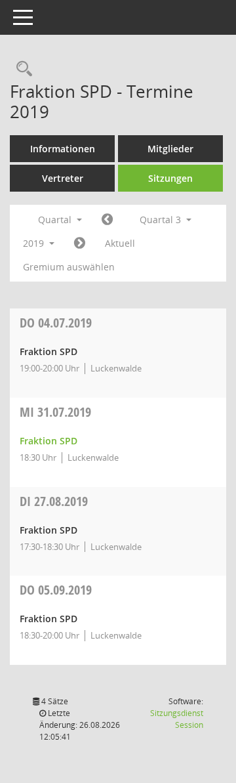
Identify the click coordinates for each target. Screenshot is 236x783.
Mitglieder (170, 148)
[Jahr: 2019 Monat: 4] (107, 220)
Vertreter (62, 178)
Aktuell (120, 243)
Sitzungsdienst (176, 719)
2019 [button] (35, 243)
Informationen (62, 148)
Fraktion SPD (48, 440)
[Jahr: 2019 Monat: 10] (79, 243)
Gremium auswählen (69, 267)
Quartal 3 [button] (162, 219)
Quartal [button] (56, 219)
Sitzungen (170, 178)
